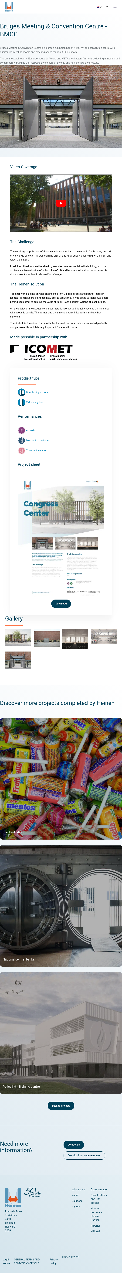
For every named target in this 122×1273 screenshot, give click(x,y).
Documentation (99, 1189)
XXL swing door (35, 402)
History (76, 1206)
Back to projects (61, 1105)
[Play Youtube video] (61, 203)
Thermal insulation (36, 450)
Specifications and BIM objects (99, 1199)
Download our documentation (84, 1155)
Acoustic (31, 430)
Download (61, 603)
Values (75, 1195)
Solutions (77, 1200)
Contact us (74, 1144)
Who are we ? (79, 1189)
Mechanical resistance (38, 440)
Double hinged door (37, 392)
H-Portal (95, 1225)
